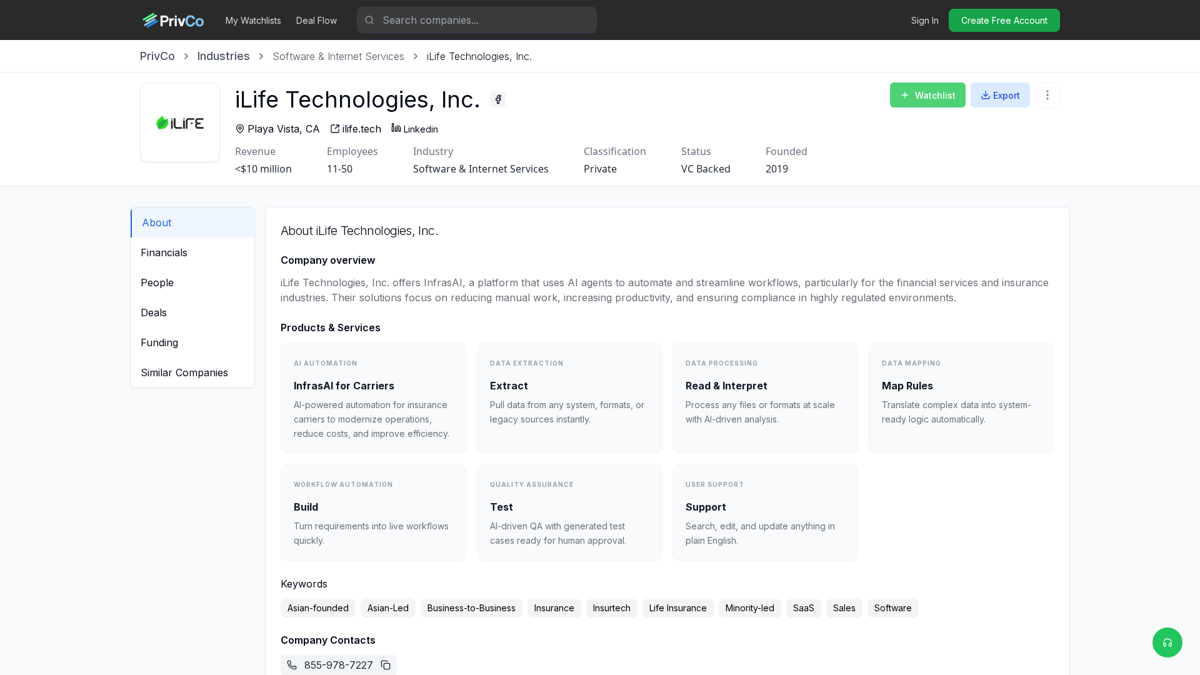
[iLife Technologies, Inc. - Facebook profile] (498, 99)
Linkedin (421, 129)
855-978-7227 (338, 665)
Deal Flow (316, 20)
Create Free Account (1004, 20)
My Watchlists (253, 20)
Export (1006, 95)
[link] (479, 56)
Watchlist (935, 95)
